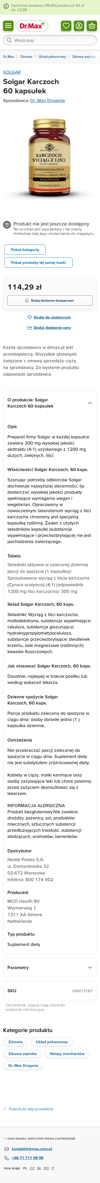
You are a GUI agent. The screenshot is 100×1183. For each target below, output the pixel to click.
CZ (32, 1168)
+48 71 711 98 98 (27, 1157)
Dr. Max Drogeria (47, 100)
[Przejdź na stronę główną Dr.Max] (32, 25)
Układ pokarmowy (52, 1042)
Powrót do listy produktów (31, 1109)
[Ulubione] (66, 25)
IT (53, 1168)
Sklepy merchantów (67, 1053)
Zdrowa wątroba (22, 1053)
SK (39, 1168)
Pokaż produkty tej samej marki (38, 262)
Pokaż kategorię (25, 249)
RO (46, 1168)
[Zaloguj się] (79, 25)
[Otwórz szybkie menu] (8, 25)
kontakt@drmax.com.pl (32, 1148)
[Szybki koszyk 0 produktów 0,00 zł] (92, 25)
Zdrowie (15, 1042)
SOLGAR (12, 72)
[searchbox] (50, 40)
